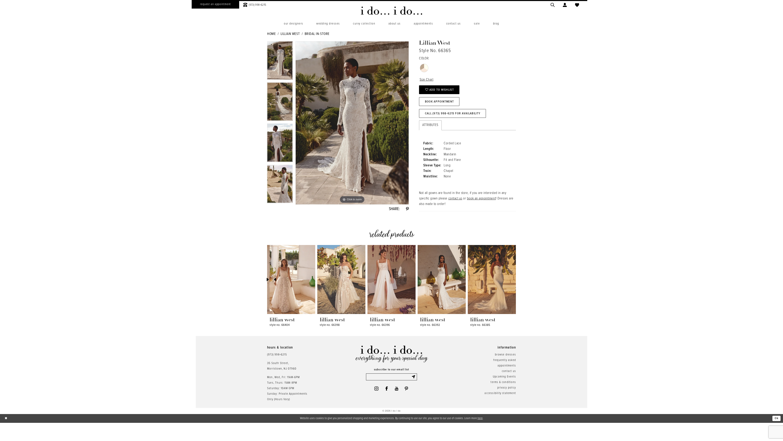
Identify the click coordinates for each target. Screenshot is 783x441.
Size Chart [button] (426, 80)
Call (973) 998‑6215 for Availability (452, 113)
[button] (565, 4)
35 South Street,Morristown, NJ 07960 (281, 366)
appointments (507, 366)
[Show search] (552, 4)
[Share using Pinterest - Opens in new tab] (407, 209)
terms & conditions (503, 382)
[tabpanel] (280, 61)
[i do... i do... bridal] (391, 11)
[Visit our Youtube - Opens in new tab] (396, 388)
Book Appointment (439, 102)
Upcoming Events (504, 377)
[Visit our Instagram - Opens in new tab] (376, 388)
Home (271, 34)
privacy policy (506, 388)
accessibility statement (500, 393)
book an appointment (481, 198)
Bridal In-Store (317, 34)
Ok (777, 418)
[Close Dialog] (6, 418)
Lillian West (290, 34)
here (480, 418)
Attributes (430, 125)
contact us (455, 198)
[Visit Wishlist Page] (577, 4)
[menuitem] (215, 4)
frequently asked (504, 360)
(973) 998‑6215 (277, 355)
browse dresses (505, 355)
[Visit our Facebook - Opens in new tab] (387, 388)
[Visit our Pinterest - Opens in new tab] (406, 388)
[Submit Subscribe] (414, 376)
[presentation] (291, 279)
